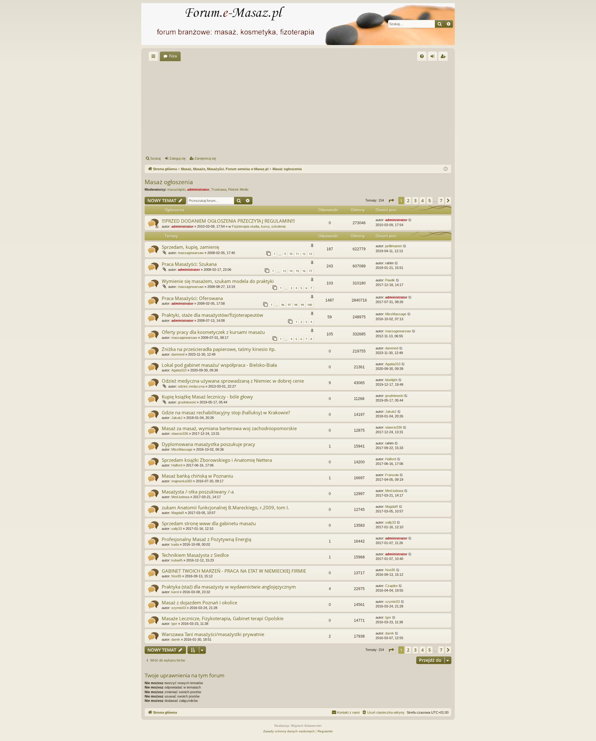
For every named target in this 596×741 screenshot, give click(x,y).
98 (295, 305)
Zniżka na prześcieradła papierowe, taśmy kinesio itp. (219, 349)
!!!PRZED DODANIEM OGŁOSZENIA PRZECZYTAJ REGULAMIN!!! (228, 221)
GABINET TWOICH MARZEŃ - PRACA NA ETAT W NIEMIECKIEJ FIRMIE (234, 571)
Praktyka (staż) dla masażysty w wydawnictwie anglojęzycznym (229, 587)
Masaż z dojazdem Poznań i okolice (199, 602)
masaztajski (176, 189)
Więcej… (154, 57)
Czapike (391, 586)
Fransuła (392, 475)
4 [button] (422, 200)
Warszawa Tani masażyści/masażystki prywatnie (213, 634)
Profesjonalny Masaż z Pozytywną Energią (206, 539)
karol (175, 592)
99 (302, 305)
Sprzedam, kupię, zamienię (190, 247)
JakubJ (177, 418)
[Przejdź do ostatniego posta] (410, 220)
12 (303, 254)
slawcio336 (179, 433)
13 (310, 254)
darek (175, 639)
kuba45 (177, 560)
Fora (173, 56)
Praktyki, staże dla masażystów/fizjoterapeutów (212, 315)
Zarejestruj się (205, 158)
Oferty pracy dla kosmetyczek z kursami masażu (213, 332)
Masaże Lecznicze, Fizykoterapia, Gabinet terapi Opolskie (222, 618)
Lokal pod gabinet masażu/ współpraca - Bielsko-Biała (219, 365)
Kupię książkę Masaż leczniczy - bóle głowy (207, 396)
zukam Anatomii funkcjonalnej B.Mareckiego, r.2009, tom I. (225, 507)
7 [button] (441, 200)
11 (297, 254)
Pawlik (390, 280)
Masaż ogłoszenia (169, 182)
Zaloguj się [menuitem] (433, 57)
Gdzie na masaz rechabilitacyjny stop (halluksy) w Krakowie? (226, 412)
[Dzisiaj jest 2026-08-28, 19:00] (446, 169)
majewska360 (181, 481)
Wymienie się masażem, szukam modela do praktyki (218, 281)
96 (282, 305)
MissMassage (395, 314)
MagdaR (177, 513)
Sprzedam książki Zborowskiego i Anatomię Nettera (217, 460)
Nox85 (176, 576)
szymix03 (178, 608)
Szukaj (155, 158)
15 (297, 271)
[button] (391, 200)
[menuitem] (422, 56)
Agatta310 (179, 370)
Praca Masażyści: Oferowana (192, 298)
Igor (174, 623)
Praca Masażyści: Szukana (189, 264)
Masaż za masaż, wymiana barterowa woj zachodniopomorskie (229, 428)
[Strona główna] (298, 24)
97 (289, 305)
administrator (198, 189)
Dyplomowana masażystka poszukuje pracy (208, 444)
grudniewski (187, 402)
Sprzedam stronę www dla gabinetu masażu (209, 523)
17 (310, 271)
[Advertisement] (331, 107)
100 (309, 305)
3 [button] (415, 200)
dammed (177, 354)
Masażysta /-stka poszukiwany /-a (198, 492)
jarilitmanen (393, 246)
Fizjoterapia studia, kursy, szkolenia (259, 226)
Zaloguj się (177, 158)
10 (290, 254)
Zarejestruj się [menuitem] (444, 57)
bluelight (391, 380)
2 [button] (408, 200)
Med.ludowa (180, 497)
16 (303, 271)
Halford (176, 465)
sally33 (176, 528)
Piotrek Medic (238, 189)
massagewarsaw (191, 253)
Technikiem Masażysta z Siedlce (195, 555)
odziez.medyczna (191, 386)
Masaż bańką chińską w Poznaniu (197, 476)
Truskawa (218, 189)
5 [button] (429, 200)
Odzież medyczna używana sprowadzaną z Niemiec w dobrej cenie (233, 381)
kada (175, 544)
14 (290, 271)
